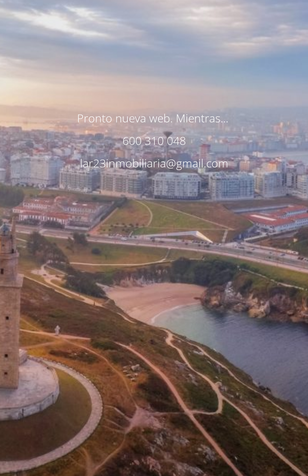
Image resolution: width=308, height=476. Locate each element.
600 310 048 (154, 140)
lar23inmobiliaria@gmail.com (154, 163)
